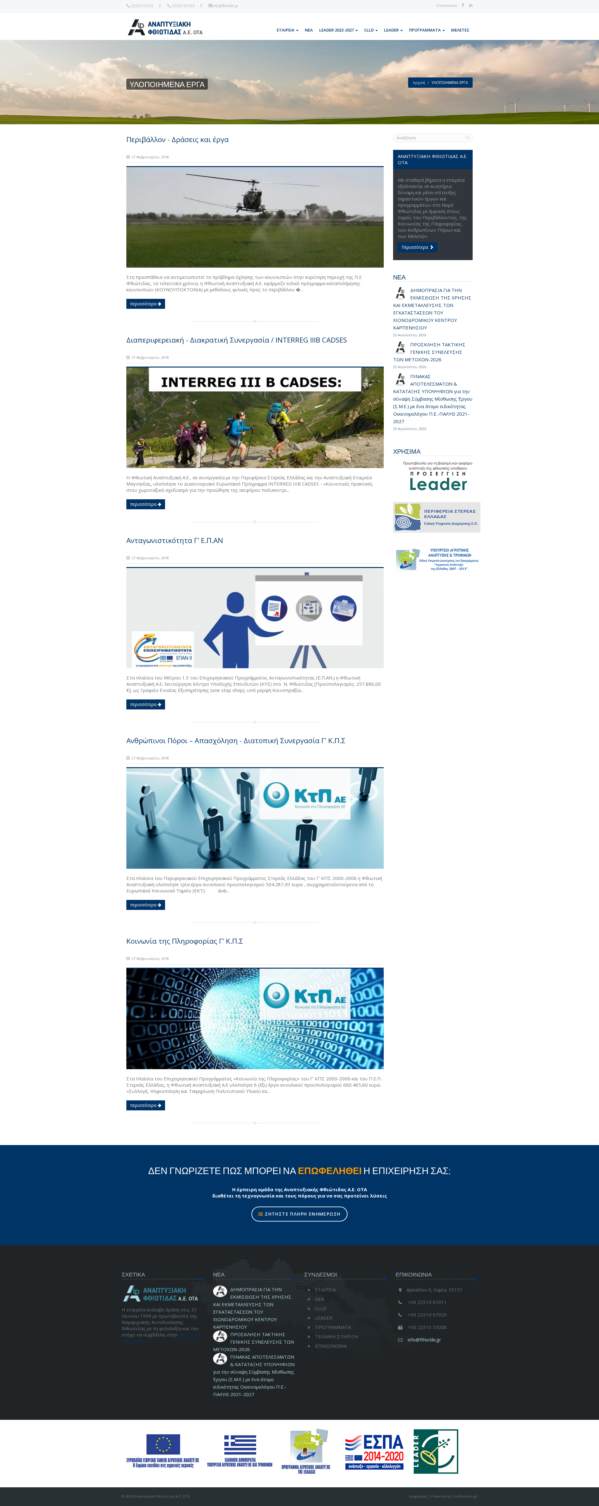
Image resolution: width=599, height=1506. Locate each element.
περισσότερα (144, 304)
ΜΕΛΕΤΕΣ (460, 30)
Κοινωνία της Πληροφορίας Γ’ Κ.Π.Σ (184, 941)
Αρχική (419, 82)
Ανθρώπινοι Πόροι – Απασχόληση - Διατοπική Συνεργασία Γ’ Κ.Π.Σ (235, 740)
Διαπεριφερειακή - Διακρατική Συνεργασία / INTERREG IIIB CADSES (236, 340)
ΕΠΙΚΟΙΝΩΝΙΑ (331, 1346)
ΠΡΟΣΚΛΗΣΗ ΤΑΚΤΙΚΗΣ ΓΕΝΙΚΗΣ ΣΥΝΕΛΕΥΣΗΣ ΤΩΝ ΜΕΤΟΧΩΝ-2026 (253, 1341)
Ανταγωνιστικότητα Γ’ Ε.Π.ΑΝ (174, 540)
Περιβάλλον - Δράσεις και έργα (177, 139)
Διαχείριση (418, 1496)
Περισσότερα (415, 247)
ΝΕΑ (309, 30)
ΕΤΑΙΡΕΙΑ (286, 30)
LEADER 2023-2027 (337, 30)
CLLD (369, 30)
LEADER (392, 30)
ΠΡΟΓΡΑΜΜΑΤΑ (425, 30)
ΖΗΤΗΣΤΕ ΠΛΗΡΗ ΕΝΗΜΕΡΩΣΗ (302, 1214)
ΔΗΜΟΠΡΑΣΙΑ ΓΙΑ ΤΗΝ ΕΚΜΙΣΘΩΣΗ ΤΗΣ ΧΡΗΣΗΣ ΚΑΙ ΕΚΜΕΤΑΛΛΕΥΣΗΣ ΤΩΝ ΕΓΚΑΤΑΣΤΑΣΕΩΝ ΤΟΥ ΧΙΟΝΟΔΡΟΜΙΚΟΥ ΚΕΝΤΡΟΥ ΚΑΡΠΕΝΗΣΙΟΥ (432, 312)
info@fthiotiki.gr (225, 6)
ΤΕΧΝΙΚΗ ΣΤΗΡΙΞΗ (336, 1336)
